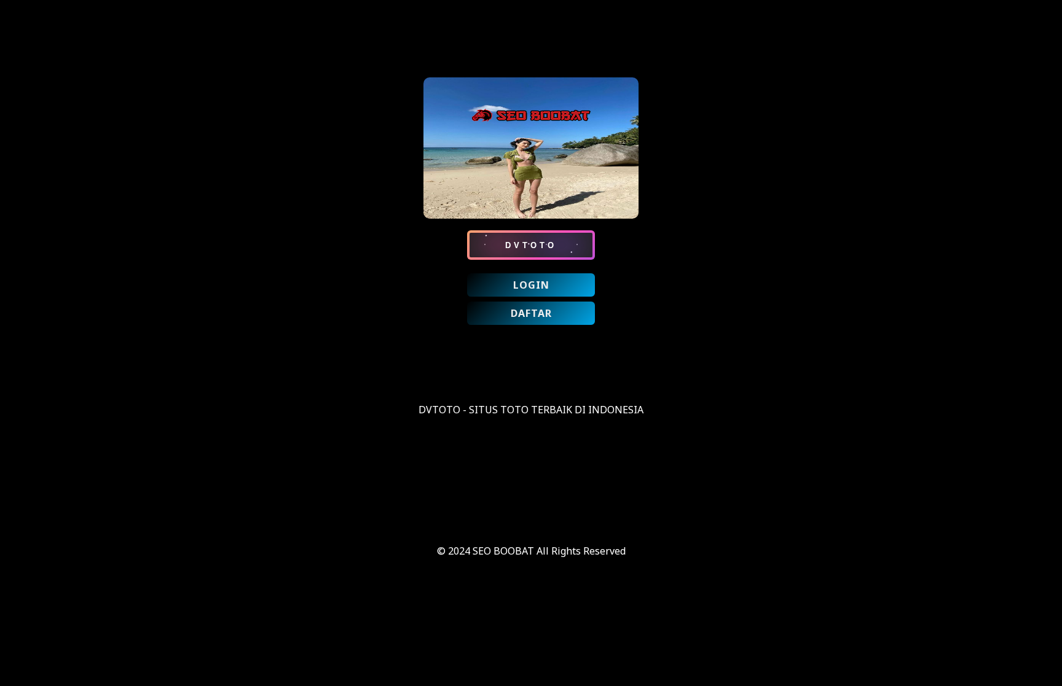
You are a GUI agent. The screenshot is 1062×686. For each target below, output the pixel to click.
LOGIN (531, 285)
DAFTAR (531, 313)
